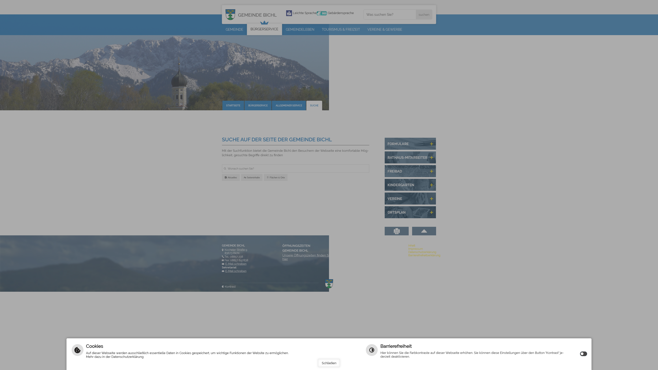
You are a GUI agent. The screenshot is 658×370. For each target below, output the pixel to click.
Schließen (329, 363)
